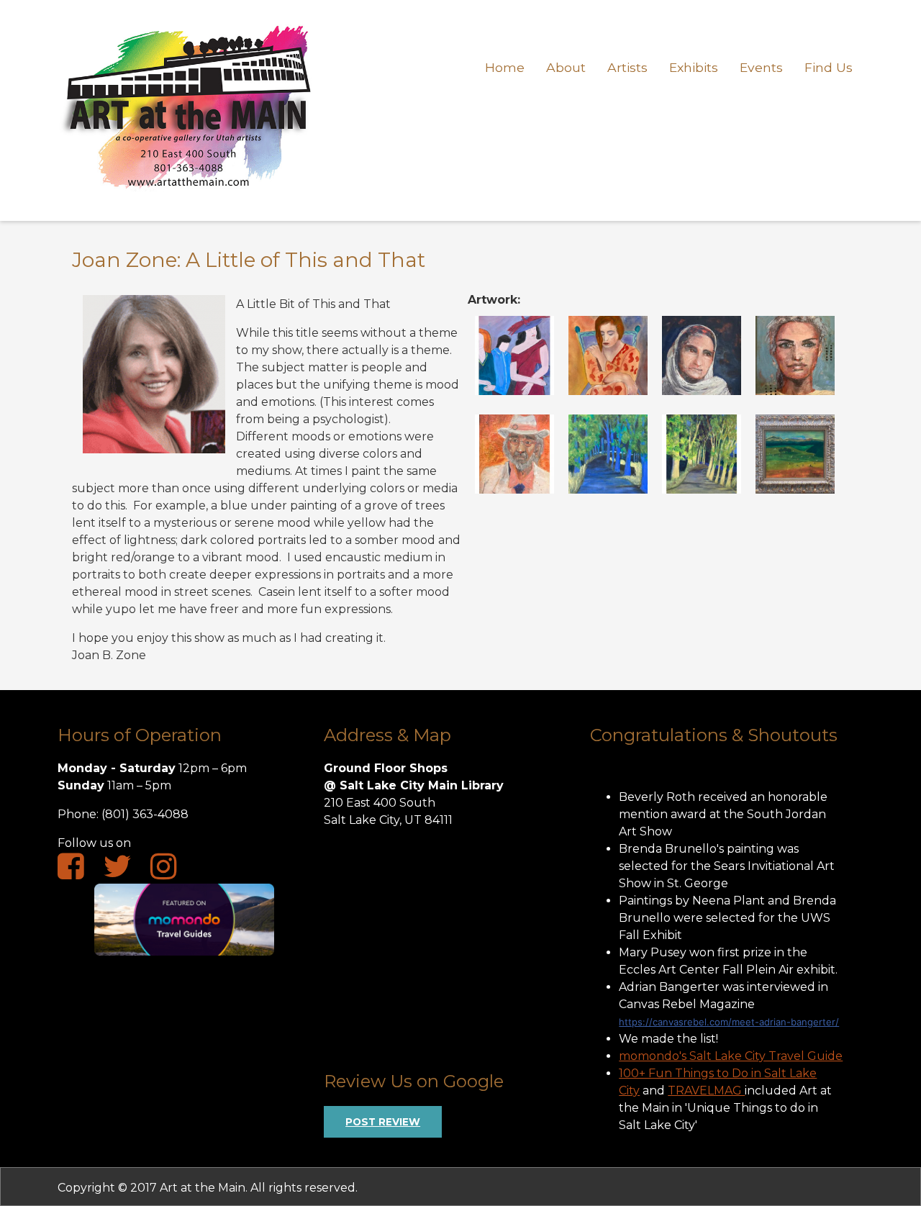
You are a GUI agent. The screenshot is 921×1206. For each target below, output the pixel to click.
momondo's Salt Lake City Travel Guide (731, 1056)
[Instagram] (170, 871)
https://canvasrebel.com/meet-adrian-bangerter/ (729, 1022)
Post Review (382, 1122)
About (566, 67)
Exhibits (693, 67)
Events (761, 67)
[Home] (187, 197)
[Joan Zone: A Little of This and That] (514, 391)
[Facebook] (78, 871)
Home (505, 67)
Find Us (828, 67)
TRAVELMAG (706, 1090)
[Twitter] (124, 871)
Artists (627, 67)
